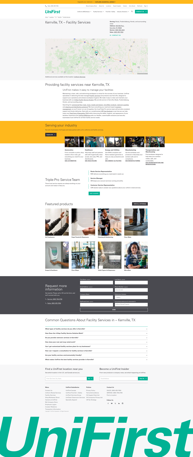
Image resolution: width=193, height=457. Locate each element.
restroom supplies (123, 105)
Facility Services (97, 11)
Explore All (50, 134)
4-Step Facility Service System (84, 100)
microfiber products (110, 105)
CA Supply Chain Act (92, 395)
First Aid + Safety (110, 11)
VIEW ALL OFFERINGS (140, 204)
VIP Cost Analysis (107, 111)
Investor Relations (51, 407)
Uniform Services (79, 77)
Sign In (146, 6)
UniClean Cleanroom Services (75, 397)
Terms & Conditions (92, 393)
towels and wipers (97, 105)
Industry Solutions (122, 11)
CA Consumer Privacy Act (94, 397)
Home (46, 17)
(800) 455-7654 (53, 6)
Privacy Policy (90, 390)
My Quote (139, 6)
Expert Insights (117, 6)
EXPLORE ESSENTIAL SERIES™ (105, 2)
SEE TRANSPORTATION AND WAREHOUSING (155, 163)
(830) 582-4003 (120, 30)
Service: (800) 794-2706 (54, 299)
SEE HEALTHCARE (91, 161)
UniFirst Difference (85, 115)
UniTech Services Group (73, 395)
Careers (125, 6)
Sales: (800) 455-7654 (54, 303)
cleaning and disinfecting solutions (76, 107)
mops (89, 105)
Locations (108, 6)
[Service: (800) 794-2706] (46, 299)
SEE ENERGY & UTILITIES (113, 161)
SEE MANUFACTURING (132, 161)
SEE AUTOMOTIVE (70, 161)
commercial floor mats (79, 105)
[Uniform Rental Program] (131, 304)
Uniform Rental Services (53, 393)
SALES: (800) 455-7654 (114, 390)
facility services (95, 96)
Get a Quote (132, 6)
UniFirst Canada (71, 390)
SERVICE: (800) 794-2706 (114, 393)
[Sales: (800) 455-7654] (46, 303)
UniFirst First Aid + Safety (74, 393)
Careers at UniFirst (51, 400)
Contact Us (140, 11)
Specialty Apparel (71, 400)
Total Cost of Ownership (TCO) (79, 113)
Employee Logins (50, 404)
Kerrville (59, 17)
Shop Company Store (91, 6)
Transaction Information (53, 409)
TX (55, 17)
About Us (101, 6)
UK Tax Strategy (91, 400)
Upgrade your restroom (85, 2)
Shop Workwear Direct (52, 397)
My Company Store (51, 402)
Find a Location (112, 395)
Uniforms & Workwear (83, 11)
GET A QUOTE (94, 193)
